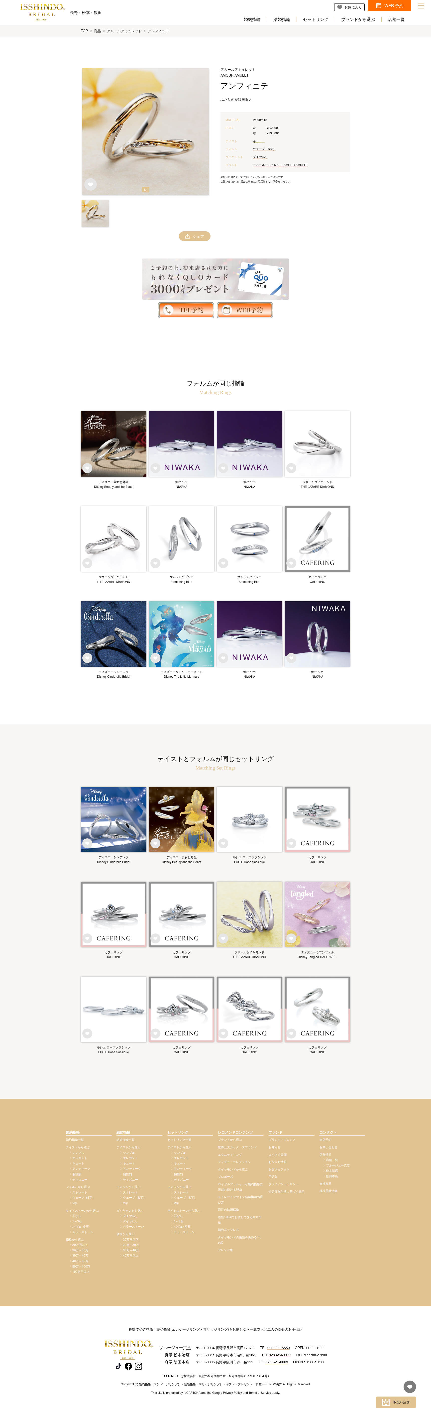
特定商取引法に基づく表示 (287, 1191)
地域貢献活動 (328, 1190)
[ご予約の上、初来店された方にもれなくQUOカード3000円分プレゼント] (215, 279)
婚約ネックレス (228, 1229)
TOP (84, 30)
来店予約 (325, 1139)
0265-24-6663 (277, 1361)
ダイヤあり (260, 156)
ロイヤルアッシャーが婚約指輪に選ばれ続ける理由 (240, 1186)
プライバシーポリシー (284, 1184)
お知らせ (275, 1147)
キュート (259, 141)
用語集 (273, 1176)
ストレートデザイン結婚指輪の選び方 (240, 1199)
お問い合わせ (328, 1147)
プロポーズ (225, 1176)
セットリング (315, 19)
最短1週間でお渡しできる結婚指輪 (240, 1219)
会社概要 (325, 1183)
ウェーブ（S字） (264, 148)
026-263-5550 (278, 1347)
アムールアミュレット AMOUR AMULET (280, 164)
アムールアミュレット (124, 30)
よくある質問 (278, 1154)
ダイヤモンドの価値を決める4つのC (240, 1240)
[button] (95, 213)
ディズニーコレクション (234, 1162)
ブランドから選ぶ (358, 19)
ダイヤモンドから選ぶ (233, 1169)
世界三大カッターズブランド (237, 1147)
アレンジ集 (225, 1250)
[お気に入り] (409, 1389)
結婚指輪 (281, 19)
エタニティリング (230, 1154)
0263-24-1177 (280, 1354)
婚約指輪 (252, 19)
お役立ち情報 (278, 1162)
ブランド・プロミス (282, 1139)
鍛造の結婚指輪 (228, 1209)
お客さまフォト (279, 1169)
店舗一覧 (396, 19)
